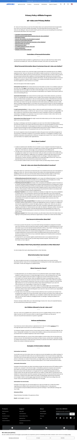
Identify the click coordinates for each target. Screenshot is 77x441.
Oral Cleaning (4, 418)
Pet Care (3, 413)
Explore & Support (53, 4)
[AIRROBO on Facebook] (58, 418)
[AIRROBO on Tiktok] (74, 418)
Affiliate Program (43, 413)
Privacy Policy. (67, 434)
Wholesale (42, 416)
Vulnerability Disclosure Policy (24, 420)
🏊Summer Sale (21, 4)
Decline (62, 438)
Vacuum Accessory (6, 420)
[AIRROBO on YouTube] (72, 418)
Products (29, 4)
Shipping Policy (22, 418)
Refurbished (44, 4)
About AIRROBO (43, 411)
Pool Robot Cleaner (6, 416)
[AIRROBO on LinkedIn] (64, 417)
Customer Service (22, 413)
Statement (21, 422)
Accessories (36, 4)
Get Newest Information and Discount (63, 411)
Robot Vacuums (5, 411)
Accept (38, 438)
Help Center (21, 411)
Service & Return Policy (23, 416)
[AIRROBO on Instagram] (68, 418)
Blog (41, 418)
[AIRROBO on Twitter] (61, 418)
